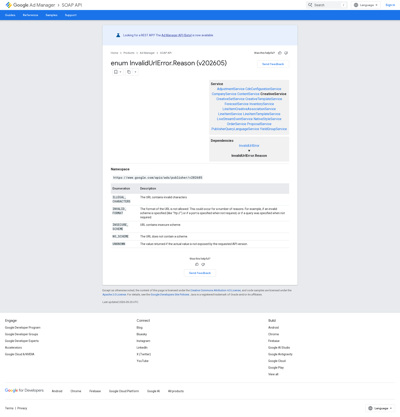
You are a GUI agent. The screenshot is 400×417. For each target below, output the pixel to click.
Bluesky (142, 334)
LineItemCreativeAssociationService (249, 109)
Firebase (274, 341)
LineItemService (230, 114)
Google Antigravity (280, 354)
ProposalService (259, 124)
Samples (52, 15)
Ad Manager (42, 5)
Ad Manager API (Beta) (176, 35)
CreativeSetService (230, 99)
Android (273, 327)
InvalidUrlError (249, 146)
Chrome (273, 334)
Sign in (390, 5)
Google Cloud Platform (124, 391)
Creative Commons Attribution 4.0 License (215, 290)
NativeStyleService (267, 119)
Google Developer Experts (22, 341)
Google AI (153, 391)
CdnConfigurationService (263, 89)
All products (176, 391)
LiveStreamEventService (235, 119)
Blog (139, 327)
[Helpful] (280, 53)
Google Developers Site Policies (170, 294)
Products (129, 52)
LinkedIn (142, 347)
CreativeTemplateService (263, 99)
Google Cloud (277, 361)
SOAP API (72, 5)
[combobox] (327, 5)
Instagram (143, 341)
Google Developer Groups (21, 334)
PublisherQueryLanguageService (235, 129)
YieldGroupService (273, 129)
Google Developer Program (22, 327)
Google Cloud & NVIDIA (19, 354)
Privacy (22, 408)
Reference (30, 15)
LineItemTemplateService (261, 114)
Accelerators (13, 347)
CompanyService (224, 94)
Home (114, 52)
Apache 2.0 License (114, 294)
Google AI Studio (279, 347)
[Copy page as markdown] (129, 71)
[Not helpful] (286, 53)
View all (273, 374)
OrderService (236, 124)
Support (70, 15)
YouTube (143, 361)
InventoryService (261, 104)
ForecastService (237, 104)
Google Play (276, 367)
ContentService (248, 94)
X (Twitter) (144, 354)
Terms (9, 408)
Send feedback (273, 64)
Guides (10, 15)
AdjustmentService (231, 89)
